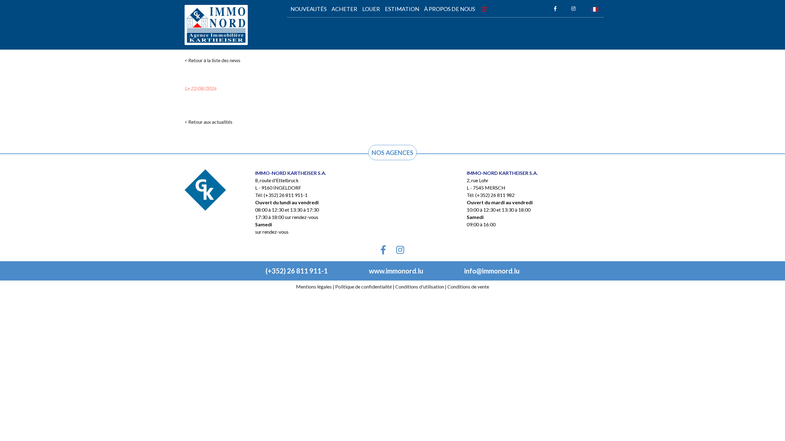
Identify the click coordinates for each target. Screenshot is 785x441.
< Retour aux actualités (208, 122)
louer (371, 9)
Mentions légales (314, 286)
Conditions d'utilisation (419, 286)
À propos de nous (449, 9)
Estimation (402, 9)
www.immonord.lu (396, 271)
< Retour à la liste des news (212, 60)
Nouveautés (308, 9)
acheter (344, 9)
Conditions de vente (468, 286)
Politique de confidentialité (363, 286)
